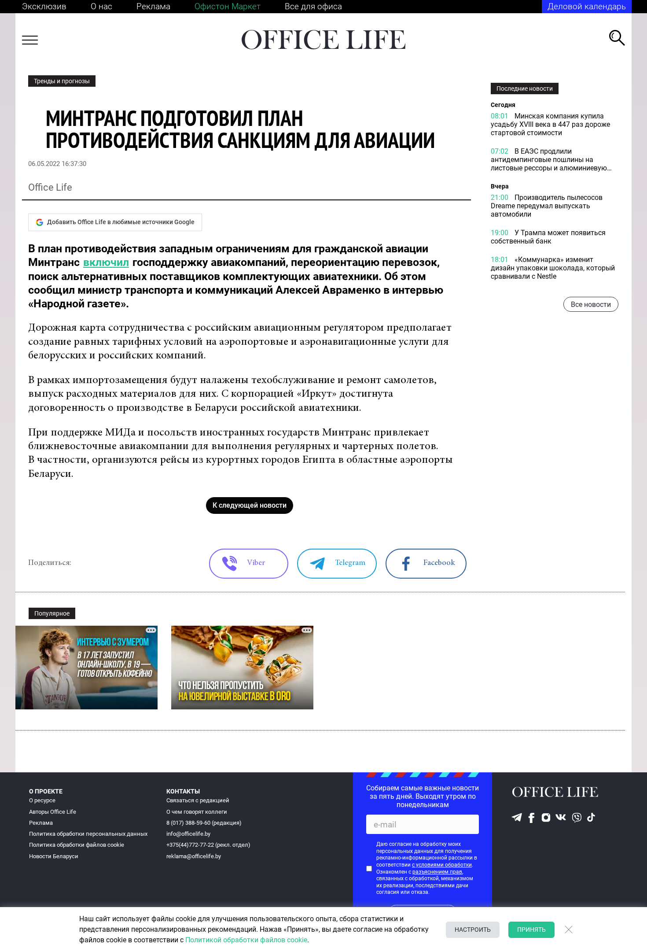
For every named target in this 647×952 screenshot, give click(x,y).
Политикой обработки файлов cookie (246, 940)
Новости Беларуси (53, 856)
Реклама (153, 6)
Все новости (591, 305)
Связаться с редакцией (197, 800)
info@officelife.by (188, 833)
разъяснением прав (437, 872)
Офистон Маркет (228, 6)
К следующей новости (250, 505)
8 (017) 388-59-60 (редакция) (204, 822)
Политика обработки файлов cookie (76, 844)
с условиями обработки (442, 865)
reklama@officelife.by (193, 856)
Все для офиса (313, 6)
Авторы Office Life (52, 811)
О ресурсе (42, 800)
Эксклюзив (44, 6)
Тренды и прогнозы (62, 81)
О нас (101, 6)
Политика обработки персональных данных (88, 833)
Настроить (473, 929)
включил (106, 262)
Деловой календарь (587, 6)
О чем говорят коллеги (196, 811)
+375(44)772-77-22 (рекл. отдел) (208, 844)
